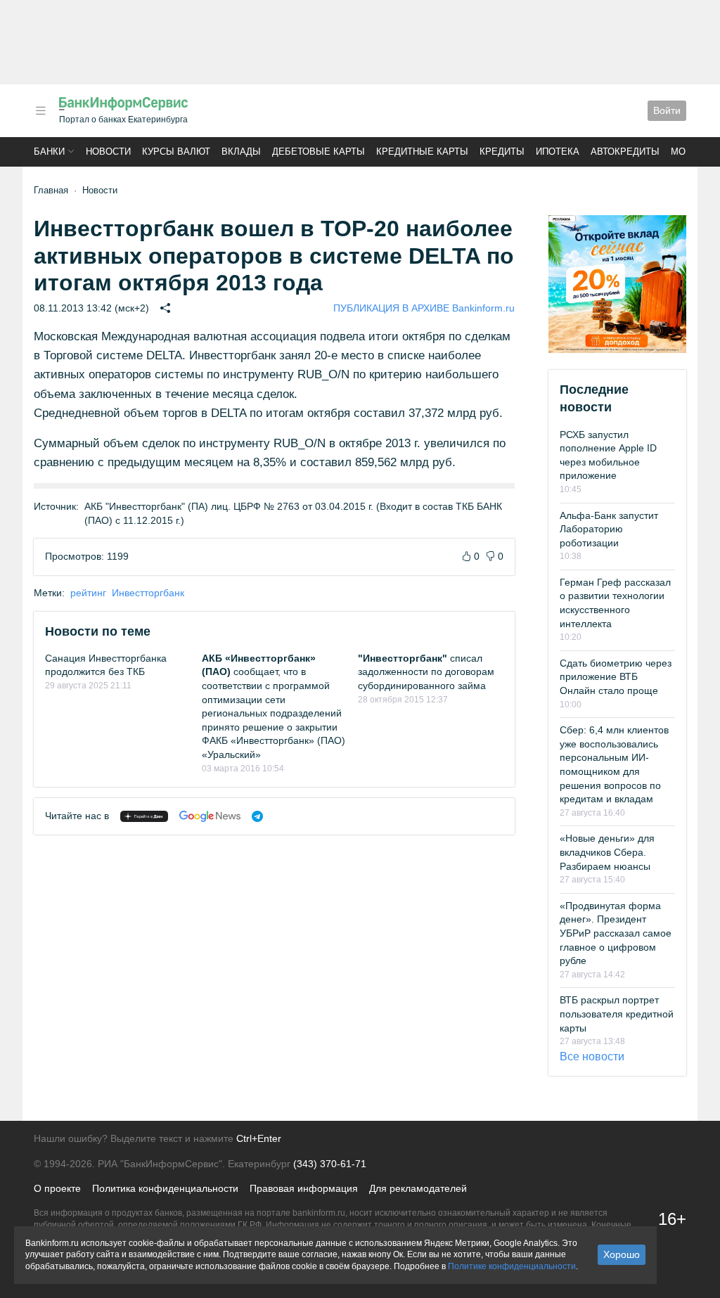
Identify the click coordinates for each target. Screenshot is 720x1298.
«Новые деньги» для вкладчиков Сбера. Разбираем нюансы (607, 852)
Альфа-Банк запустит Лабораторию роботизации (609, 529)
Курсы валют (176, 151)
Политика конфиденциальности (165, 1188)
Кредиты (502, 151)
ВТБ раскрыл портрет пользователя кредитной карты (617, 1013)
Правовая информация (304, 1188)
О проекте (57, 1188)
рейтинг (88, 592)
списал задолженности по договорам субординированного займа (426, 672)
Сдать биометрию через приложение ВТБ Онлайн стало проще (615, 676)
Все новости (592, 1056)
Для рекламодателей (418, 1188)
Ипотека (557, 151)
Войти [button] (667, 110)
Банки (49, 151)
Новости (108, 151)
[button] (41, 110)
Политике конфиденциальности (512, 1266)
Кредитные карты (422, 151)
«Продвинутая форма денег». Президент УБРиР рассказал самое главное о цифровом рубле (615, 933)
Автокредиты (625, 151)
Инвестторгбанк (148, 592)
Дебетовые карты (318, 151)
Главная (51, 190)
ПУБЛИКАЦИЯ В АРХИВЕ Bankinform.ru (424, 308)
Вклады (241, 151)
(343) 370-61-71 (329, 1163)
